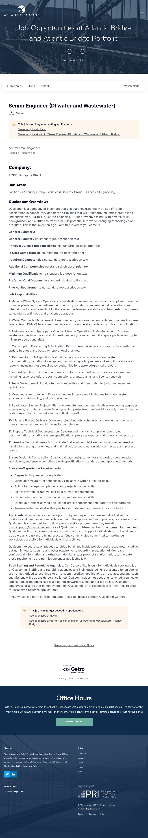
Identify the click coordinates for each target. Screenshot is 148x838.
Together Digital (93, 809)
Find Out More (74, 721)
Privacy (103, 814)
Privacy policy (65, 678)
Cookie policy (83, 678)
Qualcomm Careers (112, 596)
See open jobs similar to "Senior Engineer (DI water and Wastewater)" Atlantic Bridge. (69, 134)
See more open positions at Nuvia (74, 645)
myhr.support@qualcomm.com (30, 527)
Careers (81, 814)
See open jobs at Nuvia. (32, 129)
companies (15, 86)
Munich (81, 767)
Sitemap (92, 814)
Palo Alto (82, 753)
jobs (31, 86)
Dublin (80, 762)
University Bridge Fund (13, 791)
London (81, 758)
